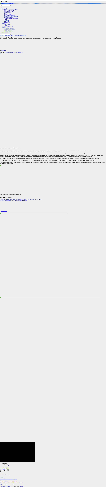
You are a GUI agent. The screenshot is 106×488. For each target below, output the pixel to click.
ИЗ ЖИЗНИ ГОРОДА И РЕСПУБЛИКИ (10, 9)
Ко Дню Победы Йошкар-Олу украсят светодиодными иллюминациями (13, 200)
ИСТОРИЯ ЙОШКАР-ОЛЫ (7, 26)
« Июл (1, 472)
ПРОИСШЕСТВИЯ (6, 22)
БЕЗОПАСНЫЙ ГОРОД (9, 10)
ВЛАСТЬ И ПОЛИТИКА (9, 11)
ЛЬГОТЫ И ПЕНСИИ (8, 17)
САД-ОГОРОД (7, 24)
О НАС (1, 477)
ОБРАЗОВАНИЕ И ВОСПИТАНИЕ (11, 18)
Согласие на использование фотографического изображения (11, 482)
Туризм (5, 25)
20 (4, 469)
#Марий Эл (12, 52)
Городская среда (7, 12)
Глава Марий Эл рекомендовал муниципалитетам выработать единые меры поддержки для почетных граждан (21, 199)
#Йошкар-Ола (7, 52)
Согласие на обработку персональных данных (8, 480)
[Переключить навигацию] (0, 4)
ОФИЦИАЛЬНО (17, 35)
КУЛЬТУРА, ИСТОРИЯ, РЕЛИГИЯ (11, 16)
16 (8, 468)
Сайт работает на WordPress (5, 486)
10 (0, 468)
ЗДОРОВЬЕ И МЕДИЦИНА (9, 15)
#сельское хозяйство (19, 52)
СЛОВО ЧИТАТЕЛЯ (8, 30)
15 (7, 468)
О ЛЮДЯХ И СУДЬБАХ (9, 28)
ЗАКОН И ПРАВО (8, 14)
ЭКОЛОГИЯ (6, 21)
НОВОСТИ (4, 8)
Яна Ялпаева (3, 50)
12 (3, 468)
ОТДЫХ (3, 23)
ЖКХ (5, 13)
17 (0, 469)
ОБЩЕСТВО (4, 27)
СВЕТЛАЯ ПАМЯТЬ (8, 31)
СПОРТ (5, 19)
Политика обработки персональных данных (8, 479)
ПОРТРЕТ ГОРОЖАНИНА (9, 29)
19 (3, 469)
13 (4, 468)
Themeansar (21, 486)
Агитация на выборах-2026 (7, 32)
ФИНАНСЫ (6, 20)
